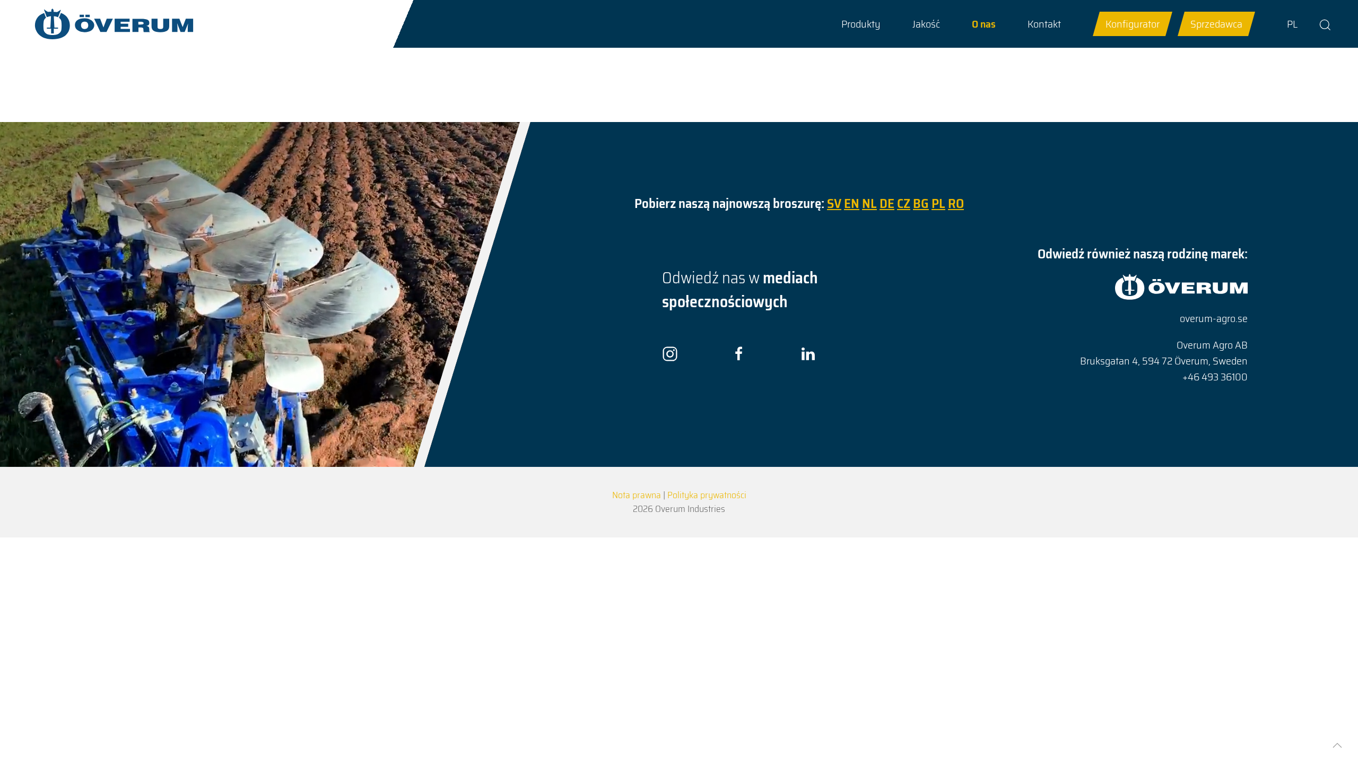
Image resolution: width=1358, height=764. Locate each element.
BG (921, 203)
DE (887, 203)
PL (1292, 23)
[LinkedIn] (808, 353)
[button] (861, 24)
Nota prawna (636, 495)
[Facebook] (739, 353)
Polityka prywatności (706, 495)
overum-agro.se (1214, 318)
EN (851, 203)
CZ (903, 203)
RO (956, 203)
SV (834, 203)
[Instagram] (670, 353)
